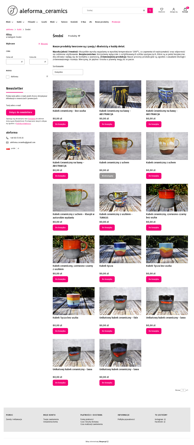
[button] (150, 10)
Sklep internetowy (95, 442)
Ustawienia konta (50, 422)
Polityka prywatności (126, 419)
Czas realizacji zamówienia (91, 424)
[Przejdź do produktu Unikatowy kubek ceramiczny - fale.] (120, 301)
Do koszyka (60, 124)
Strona (177, 390)
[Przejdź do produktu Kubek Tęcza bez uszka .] (167, 249)
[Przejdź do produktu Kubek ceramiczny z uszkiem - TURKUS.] (120, 198)
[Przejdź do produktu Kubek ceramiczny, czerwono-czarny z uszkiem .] (74, 249)
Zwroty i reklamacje (14, 419)
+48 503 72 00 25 (16, 138)
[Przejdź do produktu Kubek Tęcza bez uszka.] (74, 301)
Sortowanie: (58, 66)
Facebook (159, 422)
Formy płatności (87, 419)
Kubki (19, 29)
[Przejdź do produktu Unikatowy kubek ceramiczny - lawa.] (167, 301)
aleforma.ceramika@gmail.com (22, 142)
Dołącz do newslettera (20, 112)
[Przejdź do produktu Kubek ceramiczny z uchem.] (167, 146)
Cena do (32, 57)
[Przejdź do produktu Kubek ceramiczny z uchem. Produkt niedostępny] (120, 146)
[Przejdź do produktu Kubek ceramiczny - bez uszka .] (74, 94)
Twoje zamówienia (51, 419)
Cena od (9, 57)
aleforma (9, 29)
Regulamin (32, 119)
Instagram (159, 419)
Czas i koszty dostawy (89, 422)
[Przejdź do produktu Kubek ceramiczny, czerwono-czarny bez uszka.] (167, 198)
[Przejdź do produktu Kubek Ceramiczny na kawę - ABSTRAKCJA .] (74, 146)
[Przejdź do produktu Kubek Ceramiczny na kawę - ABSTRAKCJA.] (120, 94)
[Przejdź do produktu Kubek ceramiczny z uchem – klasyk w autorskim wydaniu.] (74, 198)
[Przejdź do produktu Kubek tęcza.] (120, 249)
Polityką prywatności (23, 124)
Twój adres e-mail (13, 105)
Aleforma (14, 77)
